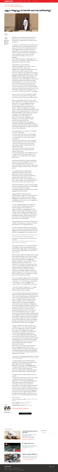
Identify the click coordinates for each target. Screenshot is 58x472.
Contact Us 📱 (29, 1)
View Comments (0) (25, 413)
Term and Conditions (16, 468)
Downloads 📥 (35, 1)
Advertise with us (7, 468)
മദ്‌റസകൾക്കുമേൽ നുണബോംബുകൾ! (7, 412)
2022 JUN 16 (7, 5)
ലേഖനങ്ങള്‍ (21, 1)
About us (25, 1)
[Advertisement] (21, 420)
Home (17, 1)
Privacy (11, 468)
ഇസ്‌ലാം (12, 5)
